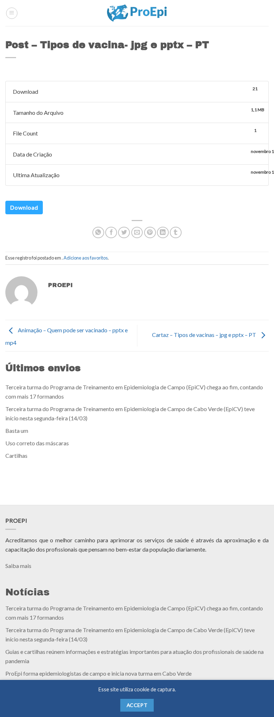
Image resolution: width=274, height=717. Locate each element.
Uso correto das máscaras (37, 443)
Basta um (16, 430)
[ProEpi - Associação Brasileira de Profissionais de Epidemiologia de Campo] (137, 13)
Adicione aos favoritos (86, 258)
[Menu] (11, 13)
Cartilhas (16, 455)
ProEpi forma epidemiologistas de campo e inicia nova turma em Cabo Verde (98, 673)
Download (24, 207)
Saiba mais (18, 565)
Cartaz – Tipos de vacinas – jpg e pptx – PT (204, 334)
